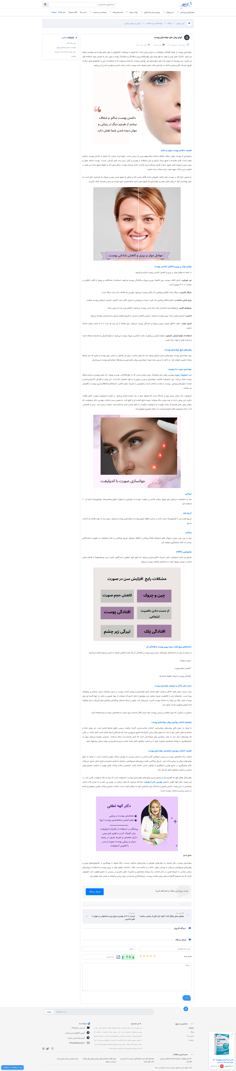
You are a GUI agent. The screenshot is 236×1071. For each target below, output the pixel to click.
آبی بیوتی (180, 23)
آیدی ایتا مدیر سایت (76, 1038)
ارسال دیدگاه (94, 891)
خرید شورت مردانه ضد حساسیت (65, 52)
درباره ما (191, 1040)
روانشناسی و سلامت (154, 23)
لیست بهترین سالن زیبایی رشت (67, 1059)
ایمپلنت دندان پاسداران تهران (66, 47)
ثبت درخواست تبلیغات (12, 1067)
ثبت (186, 998)
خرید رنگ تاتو (71, 43)
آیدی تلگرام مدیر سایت (75, 1033)
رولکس (73, 56)
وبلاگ (169, 23)
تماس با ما (190, 1036)
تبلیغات (191, 1028)
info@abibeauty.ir (77, 1043)
